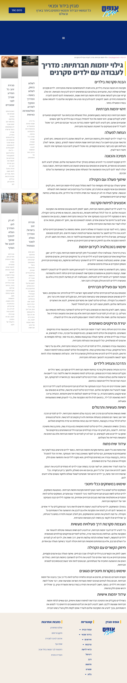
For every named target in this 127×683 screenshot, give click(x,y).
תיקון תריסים (57, 633)
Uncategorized (114, 57)
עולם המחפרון (56, 627)
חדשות (88, 664)
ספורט (89, 669)
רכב (90, 659)
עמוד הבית (87, 629)
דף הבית (123, 57)
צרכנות (88, 644)
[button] (64, 38)
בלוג (90, 674)
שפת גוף (58, 644)
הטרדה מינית (56, 654)
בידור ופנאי (86, 634)
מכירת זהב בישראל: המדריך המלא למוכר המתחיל (30, 234)
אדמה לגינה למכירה (53, 638)
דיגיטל (89, 654)
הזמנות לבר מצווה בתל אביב (50, 649)
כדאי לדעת (87, 649)
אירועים (88, 639)
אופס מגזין (112, 622)
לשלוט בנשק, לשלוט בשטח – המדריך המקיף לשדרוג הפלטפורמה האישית (28, 99)
